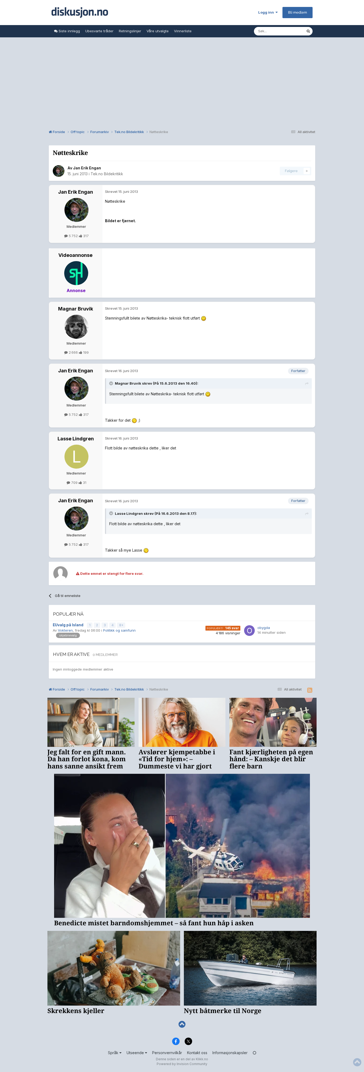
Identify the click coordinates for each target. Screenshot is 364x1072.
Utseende (136, 1052)
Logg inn (267, 12)
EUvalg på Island (68, 625)
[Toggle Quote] (111, 383)
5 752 (73, 236)
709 (74, 482)
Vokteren (65, 630)
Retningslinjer (130, 31)
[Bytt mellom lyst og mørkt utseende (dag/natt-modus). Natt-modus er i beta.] (254, 1052)
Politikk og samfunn (119, 630)
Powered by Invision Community (182, 1064)
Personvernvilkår (167, 1052)
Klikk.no (202, 1059)
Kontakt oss (197, 1052)
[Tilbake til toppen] (182, 1024)
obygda (263, 627)
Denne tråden (288, 31)
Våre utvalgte (158, 31)
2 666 (73, 352)
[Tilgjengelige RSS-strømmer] (309, 690)
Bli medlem (297, 12)
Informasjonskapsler (230, 1052)
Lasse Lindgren (76, 438)
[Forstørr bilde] (203, 318)
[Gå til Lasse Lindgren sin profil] (76, 457)
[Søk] (308, 31)
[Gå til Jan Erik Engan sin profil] (58, 171)
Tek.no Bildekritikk (107, 174)
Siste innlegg (69, 31)
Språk (113, 1052)
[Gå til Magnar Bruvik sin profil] (76, 327)
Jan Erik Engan (87, 168)
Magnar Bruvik (75, 309)
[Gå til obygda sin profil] (249, 630)
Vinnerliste (183, 31)
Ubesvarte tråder (99, 31)
